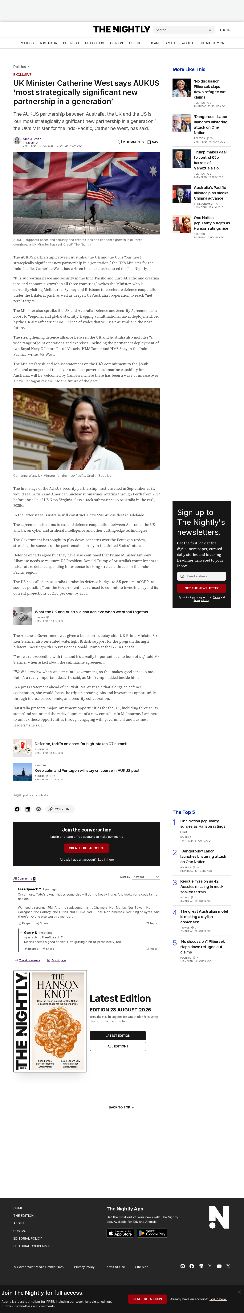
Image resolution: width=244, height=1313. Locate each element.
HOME (18, 1208)
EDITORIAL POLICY (27, 1238)
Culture (136, 43)
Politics (27, 43)
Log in (225, 30)
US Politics (94, 43)
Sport (170, 43)
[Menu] (15, 30)
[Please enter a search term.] (210, 30)
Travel (184, 927)
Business (71, 43)
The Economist (204, 203)
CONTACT (20, 1231)
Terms (216, 597)
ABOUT (18, 1223)
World (187, 43)
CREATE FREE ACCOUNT (87, 848)
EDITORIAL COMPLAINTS (32, 1246)
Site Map (141, 1267)
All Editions (118, 1046)
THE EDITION (23, 1215)
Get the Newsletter (202, 588)
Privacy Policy (201, 600)
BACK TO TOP (119, 1107)
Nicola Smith (32, 139)
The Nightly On (211, 43)
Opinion (116, 43)
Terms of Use (115, 1267)
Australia (48, 43)
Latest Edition (118, 1036)
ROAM (154, 43)
